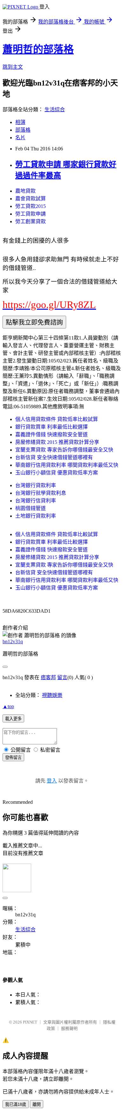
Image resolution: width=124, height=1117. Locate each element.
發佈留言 (13, 757)
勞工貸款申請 (30, 214)
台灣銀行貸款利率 (35, 485)
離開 (36, 1104)
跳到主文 (13, 67)
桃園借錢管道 (30, 508)
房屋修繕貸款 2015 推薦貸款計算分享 (57, 442)
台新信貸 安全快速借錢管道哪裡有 (54, 457)
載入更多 (13, 718)
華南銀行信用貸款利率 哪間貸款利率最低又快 (66, 465)
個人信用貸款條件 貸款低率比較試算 (56, 419)
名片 (20, 137)
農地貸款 (25, 191)
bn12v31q (13, 641)
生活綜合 (55, 109)
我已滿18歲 (15, 1104)
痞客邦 (48, 677)
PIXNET (30, 1022)
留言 (62, 677)
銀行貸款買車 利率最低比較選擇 (51, 427)
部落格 (23, 130)
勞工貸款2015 (30, 206)
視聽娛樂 (52, 695)
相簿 (20, 122)
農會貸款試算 (30, 198)
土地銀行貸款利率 (35, 516)
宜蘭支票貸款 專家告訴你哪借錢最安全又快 (64, 449)
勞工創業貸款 (30, 221)
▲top (8, 706)
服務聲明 (69, 1028)
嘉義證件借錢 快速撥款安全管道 (51, 434)
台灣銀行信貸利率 (35, 500)
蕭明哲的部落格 (38, 49)
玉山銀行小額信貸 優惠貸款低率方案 (56, 472)
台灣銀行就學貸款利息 (40, 493)
